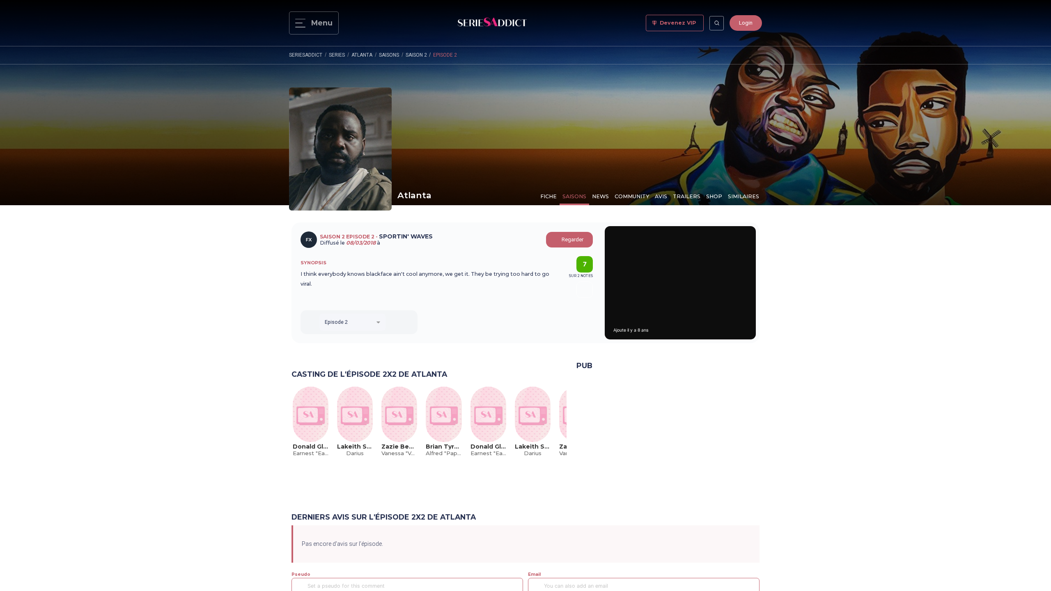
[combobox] (352, 322)
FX (309, 240)
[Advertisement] (668, 437)
